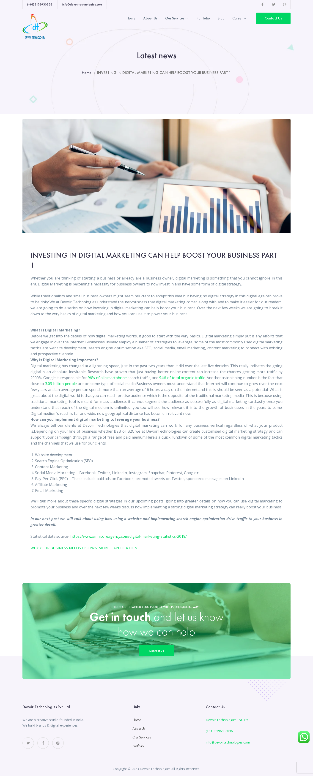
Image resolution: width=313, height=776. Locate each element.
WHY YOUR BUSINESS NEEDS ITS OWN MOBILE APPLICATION (83, 548)
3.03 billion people (61, 383)
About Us (138, 728)
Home (86, 72)
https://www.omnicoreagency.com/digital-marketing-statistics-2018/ (128, 536)
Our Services (141, 737)
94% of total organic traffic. (182, 377)
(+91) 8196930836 (219, 731)
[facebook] (43, 743)
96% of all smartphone (107, 377)
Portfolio (138, 745)
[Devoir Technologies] (35, 25)
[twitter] (28, 743)
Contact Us (273, 18)
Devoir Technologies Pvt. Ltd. (227, 720)
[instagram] (58, 743)
